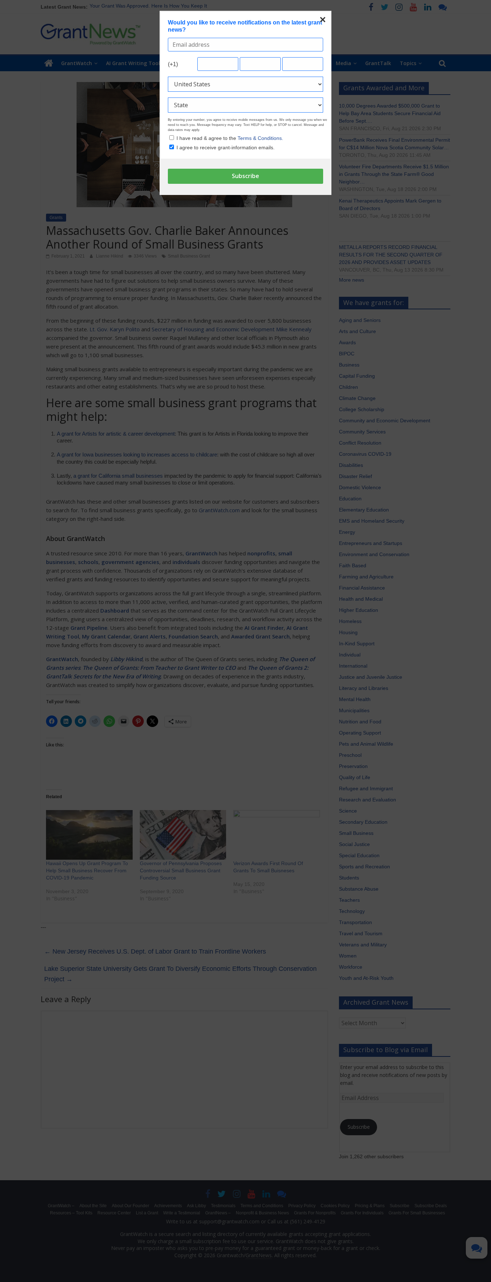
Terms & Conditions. (260, 138)
